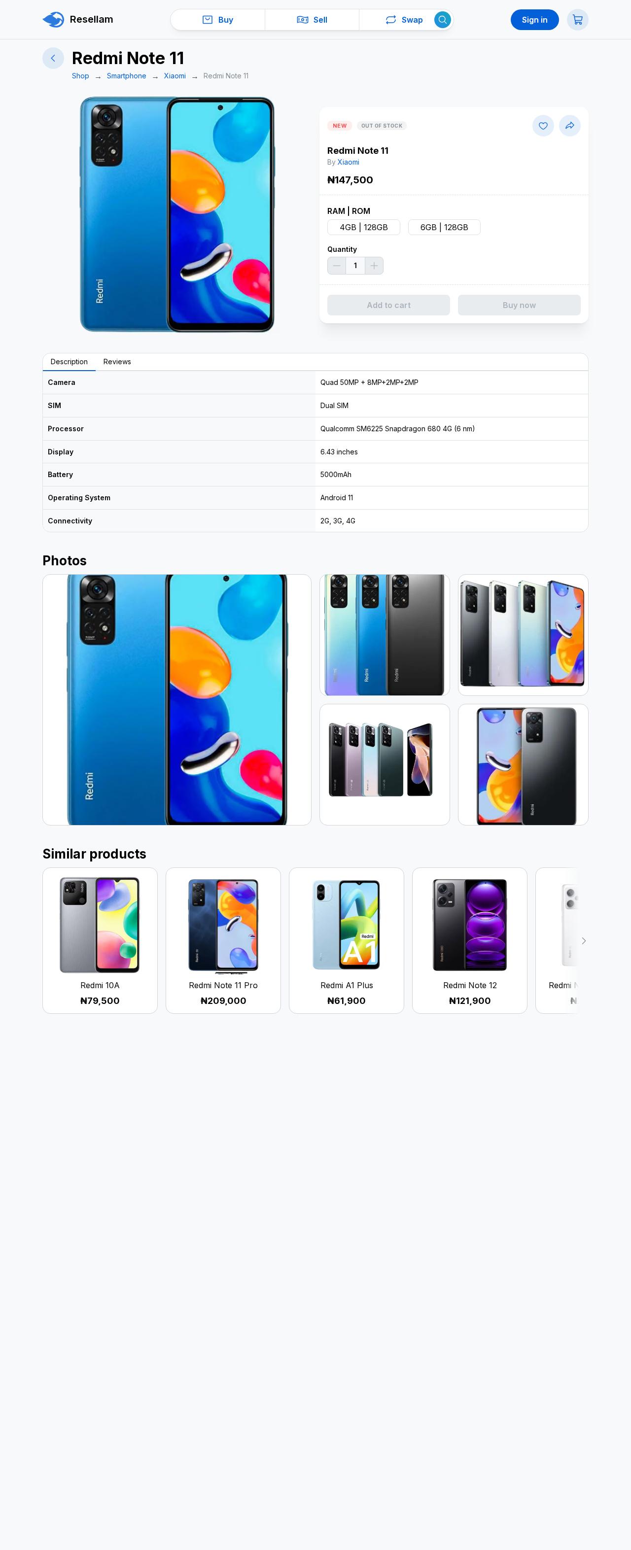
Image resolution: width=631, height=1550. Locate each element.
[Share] (570, 126)
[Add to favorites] (543, 126)
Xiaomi (348, 162)
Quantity (342, 249)
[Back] (53, 58)
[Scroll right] (576, 940)
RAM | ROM (348, 211)
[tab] (69, 362)
